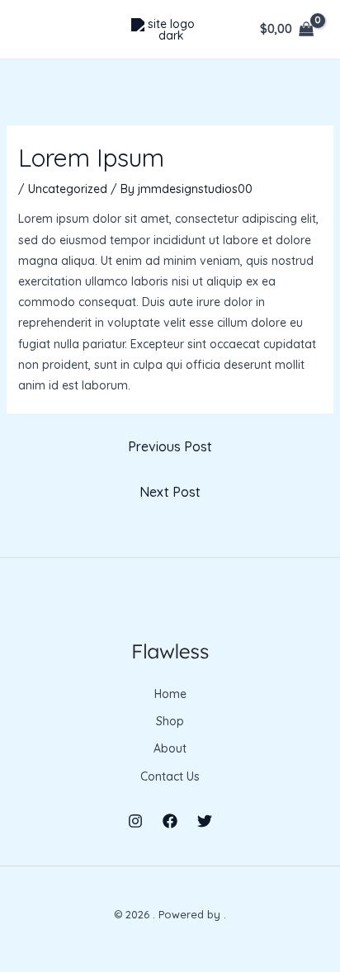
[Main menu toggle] (36, 29)
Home (170, 694)
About (170, 748)
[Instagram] (135, 821)
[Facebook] (170, 821)
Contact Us (170, 776)
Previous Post (170, 446)
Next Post (170, 492)
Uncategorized (67, 189)
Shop (170, 721)
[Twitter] (204, 821)
